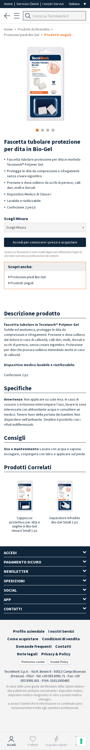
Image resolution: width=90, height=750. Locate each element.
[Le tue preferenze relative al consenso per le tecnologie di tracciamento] (81, 741)
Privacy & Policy (55, 653)
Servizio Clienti (28, 4)
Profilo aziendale (28, 631)
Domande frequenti (34, 646)
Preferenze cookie (33, 662)
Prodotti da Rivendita (34, 29)
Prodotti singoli (57, 34)
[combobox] (45, 227)
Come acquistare (22, 638)
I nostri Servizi (53, 4)
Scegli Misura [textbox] (16, 227)
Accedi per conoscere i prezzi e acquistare (45, 242)
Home (9, 4)
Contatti (63, 646)
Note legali (27, 653)
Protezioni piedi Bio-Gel (21, 34)
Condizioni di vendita (61, 638)
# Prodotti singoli (21, 283)
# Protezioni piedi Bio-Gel (27, 277)
